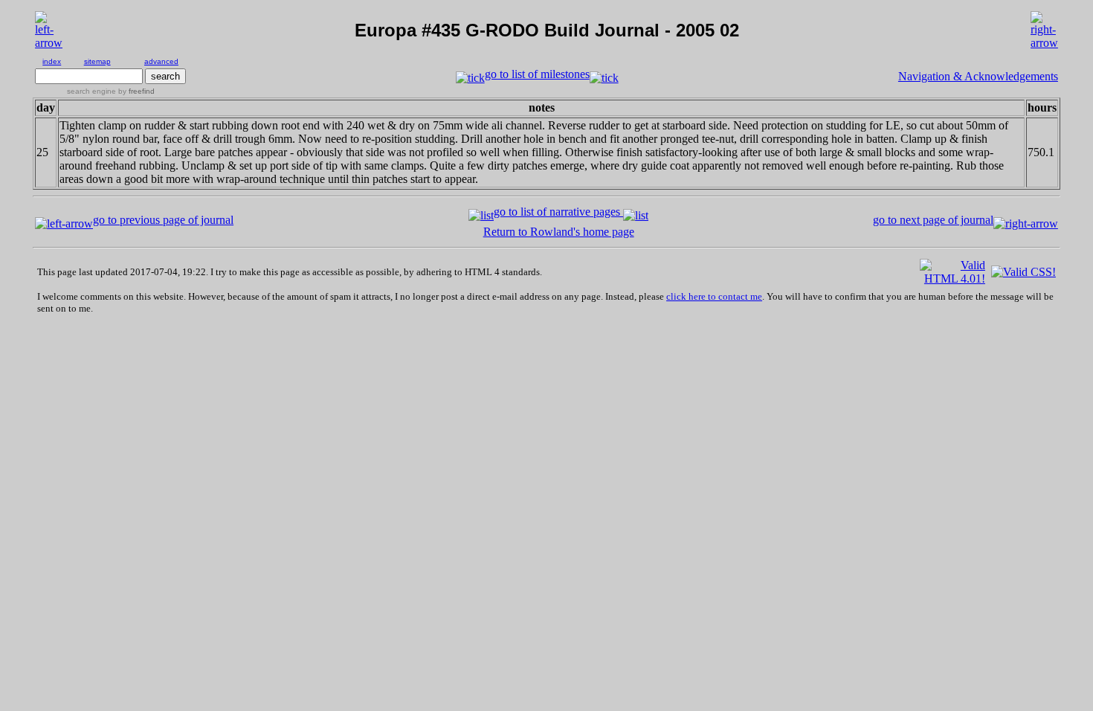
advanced (161, 61)
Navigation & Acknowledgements (978, 76)
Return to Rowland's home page (558, 231)
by (135, 91)
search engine (91, 91)
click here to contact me (714, 296)
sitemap (97, 61)
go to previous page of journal (163, 219)
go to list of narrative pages (558, 211)
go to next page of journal (933, 219)
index (51, 61)
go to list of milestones (537, 74)
